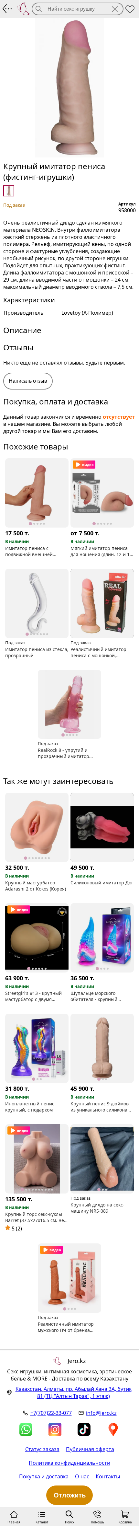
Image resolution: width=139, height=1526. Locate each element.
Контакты (108, 1476)
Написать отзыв (28, 381)
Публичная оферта (90, 1449)
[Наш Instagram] (54, 1429)
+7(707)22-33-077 (51, 1412)
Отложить (70, 1495)
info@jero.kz (101, 1412)
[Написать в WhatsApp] (25, 1429)
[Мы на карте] (113, 1429)
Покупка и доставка (44, 1476)
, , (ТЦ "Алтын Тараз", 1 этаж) (74, 1392)
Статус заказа (42, 1449)
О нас (82, 1476)
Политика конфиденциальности (69, 1462)
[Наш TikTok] (84, 1429)
